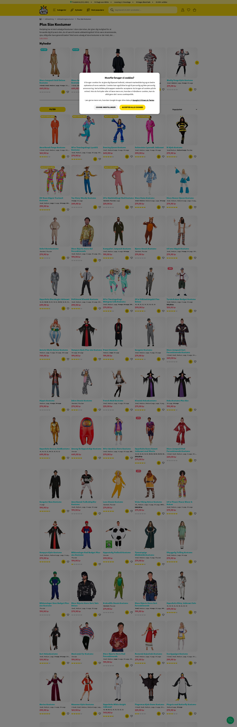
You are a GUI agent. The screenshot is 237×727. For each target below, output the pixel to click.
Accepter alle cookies (132, 107)
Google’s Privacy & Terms (143, 100)
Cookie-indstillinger (106, 107)
